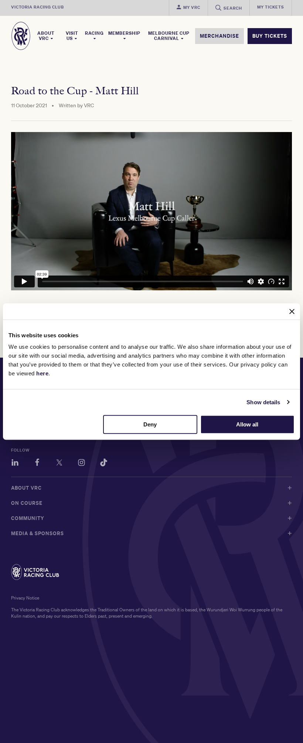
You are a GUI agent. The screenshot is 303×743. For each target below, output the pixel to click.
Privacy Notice (25, 598)
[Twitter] (59, 464)
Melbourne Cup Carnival (169, 36)
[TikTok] (104, 464)
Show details (263, 402)
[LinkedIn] (15, 464)
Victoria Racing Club (37, 7)
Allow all (247, 424)
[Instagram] (81, 464)
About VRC (46, 36)
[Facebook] (37, 464)
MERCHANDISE (219, 36)
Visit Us (72, 36)
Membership (124, 33)
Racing (94, 33)
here (42, 373)
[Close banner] (292, 311)
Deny (150, 424)
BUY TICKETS (269, 36)
